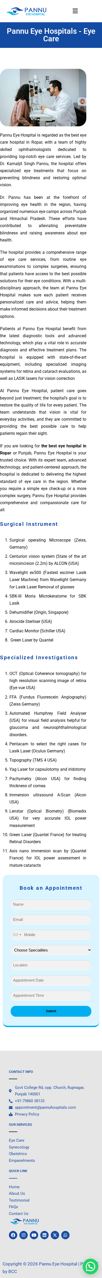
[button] (75, 11)
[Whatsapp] (65, 1235)
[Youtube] (34, 1235)
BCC (12, 1271)
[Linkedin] (44, 1235)
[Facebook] (13, 1235)
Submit (51, 1011)
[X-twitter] (55, 1235)
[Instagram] (23, 1235)
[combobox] (17, 934)
